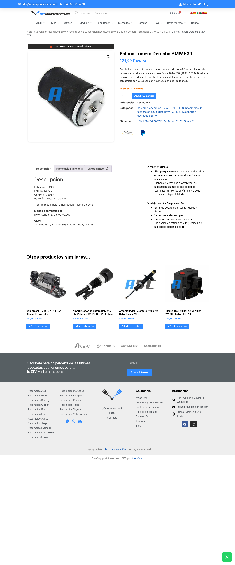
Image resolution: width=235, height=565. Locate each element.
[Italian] (198, 12)
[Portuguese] (202, 12)
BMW (53, 23)
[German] (194, 12)
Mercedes (124, 23)
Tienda (195, 23)
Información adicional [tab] (69, 168)
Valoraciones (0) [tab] (97, 168)
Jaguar (84, 23)
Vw (157, 23)
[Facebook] (185, 424)
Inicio (29, 31)
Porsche (142, 23)
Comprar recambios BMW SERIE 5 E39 (149, 31)
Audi (39, 23)
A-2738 (191, 121)
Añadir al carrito (144, 95)
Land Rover (103, 23)
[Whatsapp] (227, 557)
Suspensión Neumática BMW (50, 31)
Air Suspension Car (115, 449)
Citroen (68, 23)
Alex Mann (137, 458)
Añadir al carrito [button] (38, 326)
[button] (108, 57)
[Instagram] (193, 424)
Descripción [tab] (43, 168)
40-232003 (179, 121)
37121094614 (145, 121)
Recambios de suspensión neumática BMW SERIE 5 (96, 31)
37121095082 (162, 121)
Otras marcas (175, 23)
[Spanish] (205, 12)
